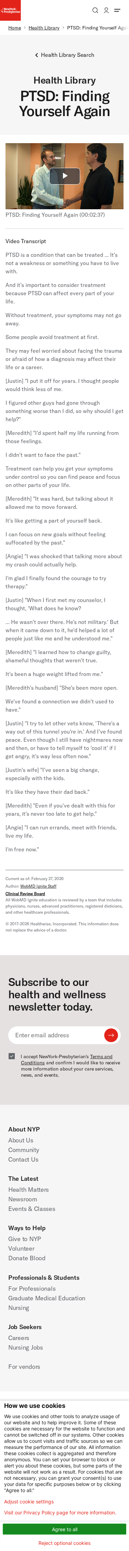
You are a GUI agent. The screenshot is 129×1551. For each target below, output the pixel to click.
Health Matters (28, 1189)
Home (14, 28)
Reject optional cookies (64, 1543)
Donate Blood (26, 1258)
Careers (18, 1338)
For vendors (24, 1367)
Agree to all (64, 1529)
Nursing (18, 1308)
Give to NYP (24, 1239)
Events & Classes (31, 1209)
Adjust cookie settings (29, 1501)
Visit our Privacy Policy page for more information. (60, 1512)
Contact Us (23, 1159)
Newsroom (22, 1199)
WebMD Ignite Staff (38, 886)
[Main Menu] (117, 10)
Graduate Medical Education (46, 1298)
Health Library (44, 28)
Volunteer (21, 1248)
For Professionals (31, 1288)
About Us (20, 1140)
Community (23, 1150)
